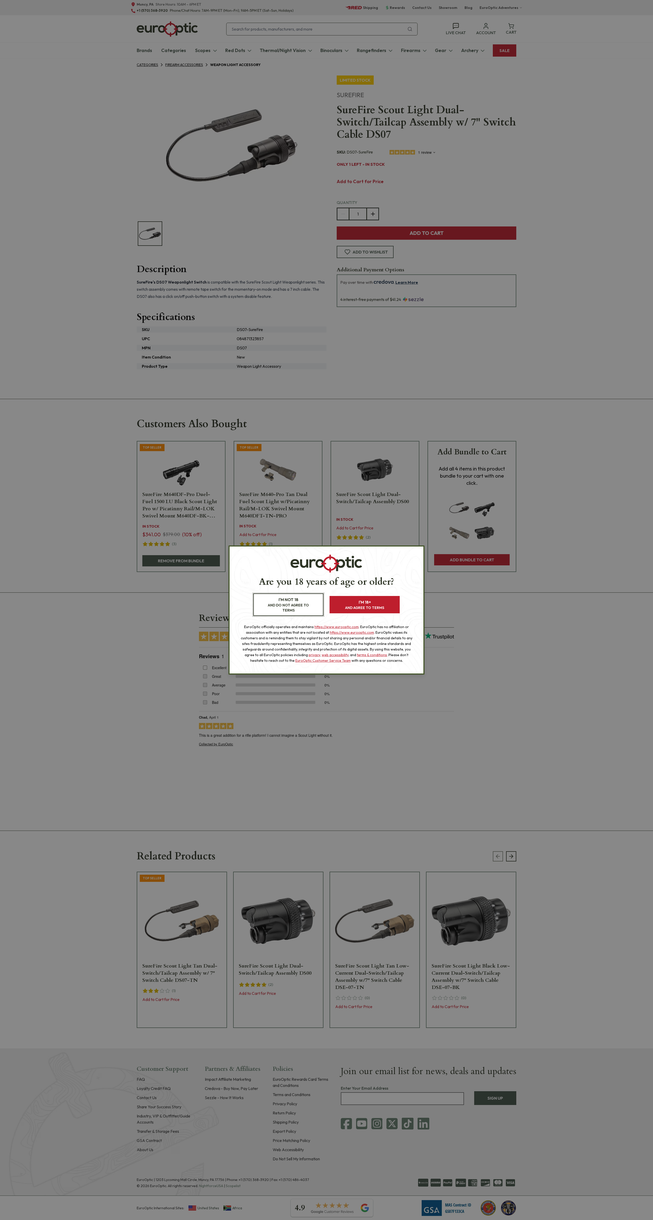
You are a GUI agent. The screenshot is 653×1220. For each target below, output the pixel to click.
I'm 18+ (364, 605)
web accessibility (335, 655)
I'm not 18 (288, 605)
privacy (314, 655)
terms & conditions (372, 655)
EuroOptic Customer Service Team (323, 660)
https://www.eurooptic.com (337, 627)
